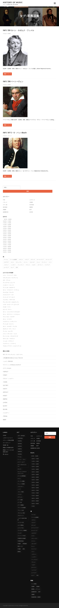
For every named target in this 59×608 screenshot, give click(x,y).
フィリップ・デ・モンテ (9, 297)
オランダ (33, 259)
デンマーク (44, 262)
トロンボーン (21, 486)
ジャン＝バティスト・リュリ (10, 333)
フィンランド (21, 265)
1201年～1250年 (7, 226)
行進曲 (19, 549)
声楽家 (19, 543)
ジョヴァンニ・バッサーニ (9, 343)
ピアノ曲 (20, 502)
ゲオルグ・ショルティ (8, 378)
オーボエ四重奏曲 (22, 476)
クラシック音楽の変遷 (8, 440)
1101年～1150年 (7, 223)
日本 (17, 267)
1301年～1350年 (7, 230)
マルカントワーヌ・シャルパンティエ (12, 346)
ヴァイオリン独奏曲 (22, 530)
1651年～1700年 (7, 243)
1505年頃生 (20, 438)
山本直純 (5, 402)
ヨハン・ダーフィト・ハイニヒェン (11, 314)
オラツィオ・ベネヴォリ (9, 338)
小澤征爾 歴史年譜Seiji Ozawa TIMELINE (13, 358)
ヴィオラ (20, 533)
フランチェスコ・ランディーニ (10, 277)
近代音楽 (32, 204)
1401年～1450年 (7, 234)
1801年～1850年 (7, 248)
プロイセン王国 (21, 513)
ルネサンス (32, 200)
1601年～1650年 (7, 241)
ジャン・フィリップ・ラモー (10, 275)
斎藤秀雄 (5, 399)
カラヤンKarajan (7, 368)
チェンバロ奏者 (21, 484)
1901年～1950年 (7, 252)
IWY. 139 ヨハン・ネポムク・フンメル (18, 30)
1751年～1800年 (7, 246)
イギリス (21, 259)
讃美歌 (19, 551)
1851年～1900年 (7, 250)
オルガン (20, 469)
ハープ (19, 489)
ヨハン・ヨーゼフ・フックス (10, 326)
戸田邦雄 (5, 416)
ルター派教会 (21, 525)
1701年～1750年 (7, 244)
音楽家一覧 (5, 445)
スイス (12, 262)
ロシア (12, 267)
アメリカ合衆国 (13, 259)
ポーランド (40, 265)
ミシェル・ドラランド (8, 341)
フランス (28, 265)
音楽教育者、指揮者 (35, 597)
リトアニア (47, 265)
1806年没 (20, 451)
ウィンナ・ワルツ (22, 459)
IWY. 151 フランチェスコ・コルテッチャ (13, 354)
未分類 (31, 212)
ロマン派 (5, 204)
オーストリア (49, 259)
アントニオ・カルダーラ (9, 287)
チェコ (38, 262)
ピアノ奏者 (20, 499)
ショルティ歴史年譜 (8, 361)
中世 (4, 200)
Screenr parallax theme (43, 605)
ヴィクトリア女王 (22, 535)
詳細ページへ (7, 73)
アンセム (20, 456)
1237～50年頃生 (21, 435)
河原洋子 (5, 388)
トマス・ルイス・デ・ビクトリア (11, 304)
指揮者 (31, 207)
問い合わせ (5, 454)
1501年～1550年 (7, 237)
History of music (13, 2)
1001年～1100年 (7, 221)
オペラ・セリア (21, 462)
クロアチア (6, 262)
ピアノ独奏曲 (21, 505)
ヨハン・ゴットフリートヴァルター (11, 312)
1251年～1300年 (7, 228)
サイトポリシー (6, 442)
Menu (54, 3)
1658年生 (20, 449)
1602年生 (20, 446)
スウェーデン (19, 262)
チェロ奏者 (33, 584)
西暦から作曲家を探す (8, 447)
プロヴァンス (21, 515)
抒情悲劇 (25, 543)
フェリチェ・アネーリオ (9, 299)
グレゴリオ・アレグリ (8, 292)
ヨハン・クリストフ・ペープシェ (11, 290)
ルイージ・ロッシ (7, 309)
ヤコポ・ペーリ (6, 307)
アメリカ (6, 259)
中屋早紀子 (5, 371)
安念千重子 (5, 385)
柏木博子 (5, 406)
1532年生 (20, 441)
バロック (10, 135)
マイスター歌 (21, 522)
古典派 (9, 33)
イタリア (27, 259)
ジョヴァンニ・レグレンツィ (10, 321)
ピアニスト (20, 497)
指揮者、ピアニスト (35, 589)
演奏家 (4, 209)
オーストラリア (40, 259)
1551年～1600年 (7, 239)
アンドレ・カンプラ (8, 331)
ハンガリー (13, 265)
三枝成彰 (5, 382)
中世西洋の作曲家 (22, 538)
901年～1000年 (7, 219)
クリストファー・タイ (8, 294)
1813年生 (20, 454)
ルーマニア (6, 267)
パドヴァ (20, 494)
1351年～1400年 (7, 232)
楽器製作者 (5, 212)
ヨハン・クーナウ (7, 319)
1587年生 (20, 443)
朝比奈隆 (5, 409)
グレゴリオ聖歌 (21, 481)
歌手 (31, 209)
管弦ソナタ (20, 546)
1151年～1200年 (7, 224)
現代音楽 (5, 207)
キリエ (19, 478)
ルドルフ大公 (21, 527)
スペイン (26, 262)
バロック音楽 (21, 491)
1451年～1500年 (7, 235)
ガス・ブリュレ (6, 280)
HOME (4, 435)
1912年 (33, 506)
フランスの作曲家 (22, 507)
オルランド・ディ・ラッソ (9, 329)
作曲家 (32, 586)
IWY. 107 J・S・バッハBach (15, 133)
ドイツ (50, 262)
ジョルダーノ (6, 412)
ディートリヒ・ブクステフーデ (10, 336)
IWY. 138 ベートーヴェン (13, 81)
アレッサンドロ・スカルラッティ (11, 302)
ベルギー (34, 265)
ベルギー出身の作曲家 (22, 519)
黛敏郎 (4, 419)
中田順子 (5, 375)
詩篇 (24, 549)
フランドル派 (21, 510)
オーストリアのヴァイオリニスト (22, 472)
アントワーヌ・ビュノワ (9, 282)
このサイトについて (8, 438)
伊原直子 (5, 395)
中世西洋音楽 (21, 541)
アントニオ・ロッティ (8, 324)
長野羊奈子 (5, 392)
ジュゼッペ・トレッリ (8, 285)
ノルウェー (6, 265)
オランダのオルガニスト (22, 465)
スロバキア (32, 262)
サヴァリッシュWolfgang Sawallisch (12, 364)
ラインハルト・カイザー (9, 316)
